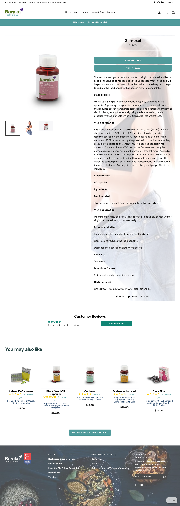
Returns (22, 2)
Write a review (116, 323)
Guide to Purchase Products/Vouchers (48, 2)
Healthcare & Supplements (61, 459)
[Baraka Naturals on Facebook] (136, 485)
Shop (76, 12)
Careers (111, 12)
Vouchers (52, 477)
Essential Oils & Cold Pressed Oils (64, 468)
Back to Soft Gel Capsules (92, 432)
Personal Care (55, 463)
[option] (90, 22)
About (85, 12)
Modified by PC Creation (90, 495)
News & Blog (98, 12)
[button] (15, 394)
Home (68, 12)
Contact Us (10, 2)
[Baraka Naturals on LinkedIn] (147, 485)
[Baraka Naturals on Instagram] (141, 485)
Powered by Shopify (90, 500)
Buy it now (133, 68)
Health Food (54, 472)
